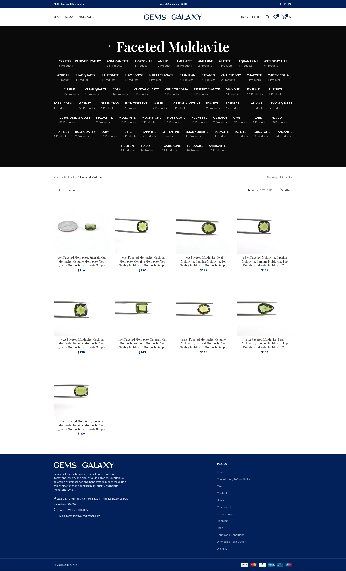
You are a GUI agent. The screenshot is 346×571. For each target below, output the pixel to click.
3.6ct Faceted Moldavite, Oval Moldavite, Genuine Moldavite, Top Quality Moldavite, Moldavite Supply (203, 261)
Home (57, 177)
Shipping (222, 520)
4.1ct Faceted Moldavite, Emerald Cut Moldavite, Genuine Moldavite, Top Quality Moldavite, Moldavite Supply (142, 343)
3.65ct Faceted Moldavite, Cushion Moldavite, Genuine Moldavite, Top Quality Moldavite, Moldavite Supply (142, 261)
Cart (219, 486)
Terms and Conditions (230, 534)
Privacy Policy (225, 514)
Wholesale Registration (231, 541)
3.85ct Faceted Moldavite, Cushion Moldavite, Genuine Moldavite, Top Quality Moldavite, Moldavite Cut (265, 261)
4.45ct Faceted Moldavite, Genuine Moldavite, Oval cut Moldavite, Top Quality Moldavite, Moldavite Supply (203, 343)
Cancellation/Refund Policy (234, 479)
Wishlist (222, 548)
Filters (288, 190)
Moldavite (70, 177)
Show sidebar (66, 190)
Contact (222, 493)
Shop (220, 527)
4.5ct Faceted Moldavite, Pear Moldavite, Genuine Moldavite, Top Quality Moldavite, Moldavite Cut (265, 343)
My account (224, 507)
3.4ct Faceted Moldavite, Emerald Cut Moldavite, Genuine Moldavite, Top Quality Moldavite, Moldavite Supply (81, 261)
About (221, 472)
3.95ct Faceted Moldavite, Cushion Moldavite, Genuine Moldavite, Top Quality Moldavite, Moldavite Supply (81, 343)
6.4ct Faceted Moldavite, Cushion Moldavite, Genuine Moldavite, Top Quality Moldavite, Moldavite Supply (81, 425)
